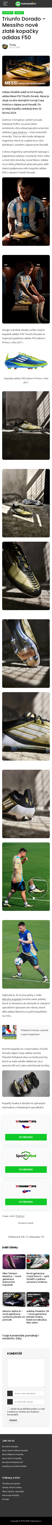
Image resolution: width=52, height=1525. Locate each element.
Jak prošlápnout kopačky (12, 1454)
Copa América (19, 132)
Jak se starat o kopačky (12, 1458)
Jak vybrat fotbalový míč (12, 1462)
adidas (19, 12)
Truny (12, 44)
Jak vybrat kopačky (10, 1446)
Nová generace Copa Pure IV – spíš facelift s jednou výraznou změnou (37, 1278)
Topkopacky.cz (35, 1521)
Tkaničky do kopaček (11, 1483)
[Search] (45, 4)
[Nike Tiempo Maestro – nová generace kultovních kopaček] (14, 1256)
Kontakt (5, 1499)
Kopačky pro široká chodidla (14, 1466)
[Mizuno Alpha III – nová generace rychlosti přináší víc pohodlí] (14, 1294)
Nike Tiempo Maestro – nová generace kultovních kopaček (12, 1279)
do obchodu (26, 1169)
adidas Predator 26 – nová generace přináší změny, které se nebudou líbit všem (37, 1317)
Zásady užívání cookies (12, 1487)
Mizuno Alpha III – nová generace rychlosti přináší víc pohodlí (14, 1315)
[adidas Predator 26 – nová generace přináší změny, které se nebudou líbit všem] (37, 1294)
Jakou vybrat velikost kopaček (15, 1450)
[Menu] (5, 4)
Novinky (7, 12)
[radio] (19, 1230)
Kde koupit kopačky (10, 1495)
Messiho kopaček (12, 999)
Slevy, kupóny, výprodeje (13, 1491)
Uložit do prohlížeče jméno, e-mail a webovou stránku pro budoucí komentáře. (26, 1411)
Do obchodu (26, 1137)
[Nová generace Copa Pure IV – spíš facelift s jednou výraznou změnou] (37, 1256)
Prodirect (19, 1216)
